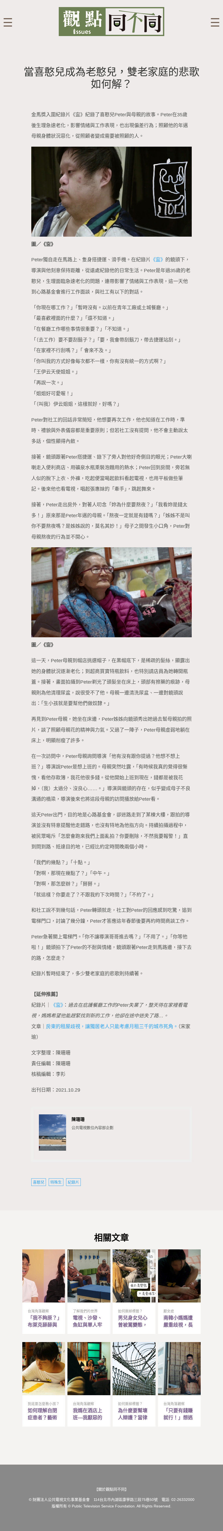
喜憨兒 (38, 1182)
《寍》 (158, 259)
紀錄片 (73, 1182)
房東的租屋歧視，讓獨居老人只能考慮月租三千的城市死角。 (112, 1026)
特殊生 (56, 1182)
